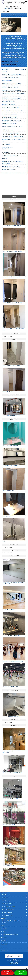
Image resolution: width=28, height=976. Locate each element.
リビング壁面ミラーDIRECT (14, 394)
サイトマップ (3, 947)
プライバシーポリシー (5, 950)
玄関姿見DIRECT (14, 199)
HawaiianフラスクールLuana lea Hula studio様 (12, 110)
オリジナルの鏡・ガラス (7, 920)
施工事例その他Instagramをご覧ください (9, 934)
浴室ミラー (4, 158)
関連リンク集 (3, 937)
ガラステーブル (17, 920)
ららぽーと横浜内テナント (8, 865)
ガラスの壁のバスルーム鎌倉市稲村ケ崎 (7, 148)
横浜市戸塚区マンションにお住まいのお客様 (11, 83)
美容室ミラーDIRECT (14, 544)
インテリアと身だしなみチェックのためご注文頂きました (14, 94)
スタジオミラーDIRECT (14, 555)
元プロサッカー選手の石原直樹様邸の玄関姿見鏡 (12, 136)
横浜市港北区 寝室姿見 (7, 80)
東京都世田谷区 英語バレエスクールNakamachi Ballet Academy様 (14, 70)
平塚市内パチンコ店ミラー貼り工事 (10, 798)
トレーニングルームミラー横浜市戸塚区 (10, 107)
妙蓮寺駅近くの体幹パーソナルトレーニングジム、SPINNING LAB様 (13, 162)
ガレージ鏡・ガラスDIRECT (14, 719)
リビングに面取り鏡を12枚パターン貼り (10, 155)
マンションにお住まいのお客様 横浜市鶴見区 (12, 74)
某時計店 (4, 885)
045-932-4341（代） (15, 962)
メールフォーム (7, 8)
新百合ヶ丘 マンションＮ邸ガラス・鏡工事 (12, 772)
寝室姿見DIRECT (14, 339)
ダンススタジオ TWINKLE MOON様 (9, 114)
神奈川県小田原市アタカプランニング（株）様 (12, 126)
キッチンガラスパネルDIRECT (14, 690)
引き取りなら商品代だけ (7, 972)
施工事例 (14, 196)
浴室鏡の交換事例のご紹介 (7, 129)
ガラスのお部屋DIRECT (14, 725)
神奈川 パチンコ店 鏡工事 (9, 824)
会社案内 (2, 925)
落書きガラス (5, 922)
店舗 (14, 776)
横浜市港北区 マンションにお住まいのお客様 (11, 120)
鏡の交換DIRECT (14, 419)
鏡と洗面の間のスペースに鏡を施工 (9, 123)
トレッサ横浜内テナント (8, 845)
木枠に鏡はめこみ (6, 152)
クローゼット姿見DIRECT (14, 333)
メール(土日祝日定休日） (20, 972)
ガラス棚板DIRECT (14, 550)
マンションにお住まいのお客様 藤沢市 (10, 77)
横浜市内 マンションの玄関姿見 (9, 169)
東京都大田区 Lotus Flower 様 (8, 104)
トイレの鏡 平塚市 (6, 144)
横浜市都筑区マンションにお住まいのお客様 (11, 98)
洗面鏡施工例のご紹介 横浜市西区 (9, 117)
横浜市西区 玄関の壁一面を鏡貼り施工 (10, 87)
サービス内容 (3, 928)
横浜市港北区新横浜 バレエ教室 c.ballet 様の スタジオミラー (13, 140)
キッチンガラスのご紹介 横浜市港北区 (10, 133)
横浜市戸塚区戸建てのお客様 (8, 101)
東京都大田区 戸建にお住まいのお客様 (10, 166)
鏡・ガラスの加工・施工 (7, 915)
